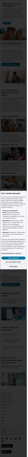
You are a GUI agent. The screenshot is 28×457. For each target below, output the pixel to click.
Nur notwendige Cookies (13, 262)
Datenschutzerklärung (7, 253)
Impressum (18, 253)
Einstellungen (13, 266)
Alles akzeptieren (13, 258)
